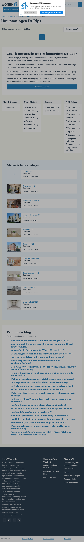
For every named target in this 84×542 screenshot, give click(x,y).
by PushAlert (25, 15)
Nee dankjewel (30, 12)
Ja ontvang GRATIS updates (51, 12)
